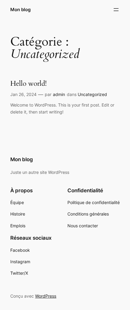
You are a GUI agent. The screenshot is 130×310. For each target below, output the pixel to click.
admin (59, 94)
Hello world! (28, 83)
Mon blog (20, 9)
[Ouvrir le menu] (116, 9)
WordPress (45, 296)
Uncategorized (92, 94)
